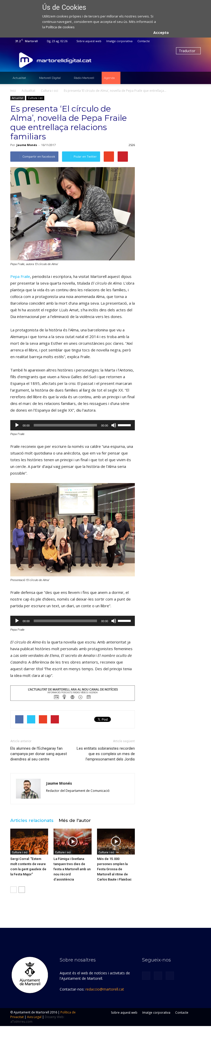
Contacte (143, 41)
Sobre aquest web (88, 41)
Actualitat (19, 78)
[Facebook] (180, 41)
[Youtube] (197, 41)
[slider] (125, 424)
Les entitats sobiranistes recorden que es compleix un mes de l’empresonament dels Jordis (106, 753)
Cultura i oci (35, 98)
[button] (194, 78)
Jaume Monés (26, 145)
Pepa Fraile (20, 276)
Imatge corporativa (119, 41)
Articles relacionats (32, 820)
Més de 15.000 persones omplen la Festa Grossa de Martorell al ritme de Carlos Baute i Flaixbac (114, 869)
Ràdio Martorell (84, 78)
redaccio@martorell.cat (104, 989)
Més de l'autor (75, 820)
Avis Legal (34, 1017)
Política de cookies (60, 27)
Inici (13, 90)
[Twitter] (188, 41)
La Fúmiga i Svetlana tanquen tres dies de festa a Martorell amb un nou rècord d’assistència (72, 869)
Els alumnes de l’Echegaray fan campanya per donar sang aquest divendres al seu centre (38, 753)
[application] (72, 425)
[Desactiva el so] (113, 425)
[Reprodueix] (17, 425)
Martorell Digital (50, 78)
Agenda (109, 78)
